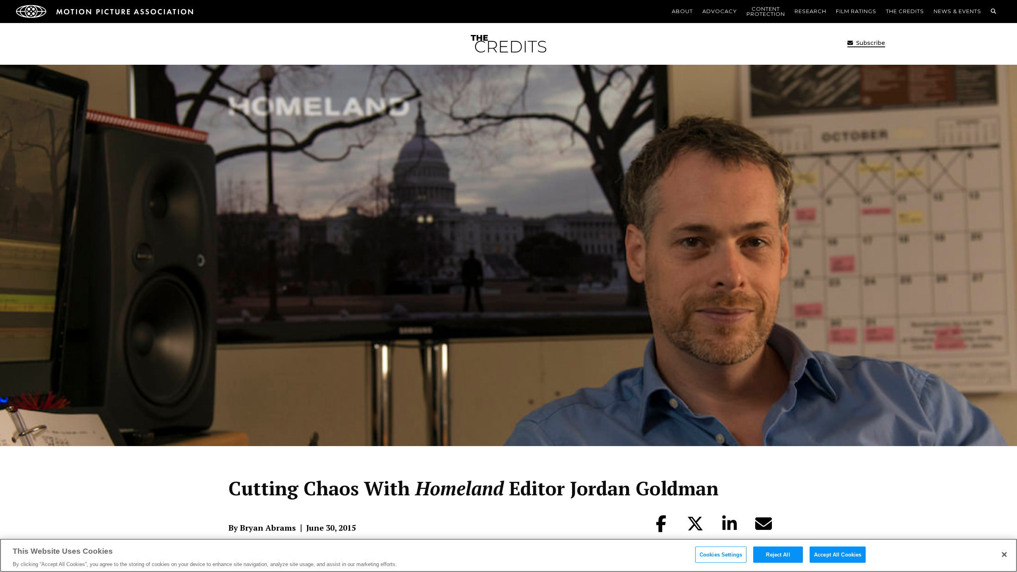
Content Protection (765, 11)
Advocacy (719, 11)
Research (810, 11)
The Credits (905, 11)
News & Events (957, 11)
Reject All (778, 554)
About (682, 11)
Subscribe (870, 42)
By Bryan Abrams (262, 528)
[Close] (1004, 554)
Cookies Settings (721, 554)
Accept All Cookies (837, 554)
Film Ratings (856, 11)
